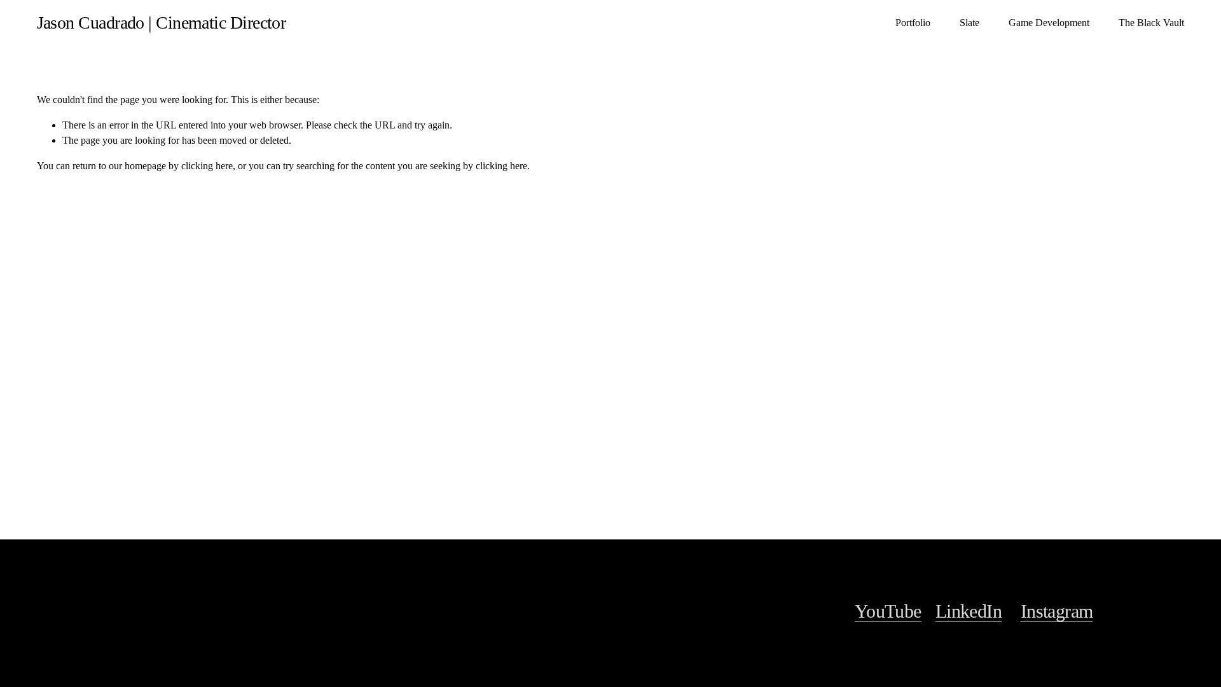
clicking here (207, 165)
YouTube (888, 610)
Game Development (1049, 22)
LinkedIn (968, 610)
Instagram (1057, 610)
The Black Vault (1151, 22)
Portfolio (912, 22)
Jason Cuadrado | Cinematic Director (161, 22)
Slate (969, 22)
